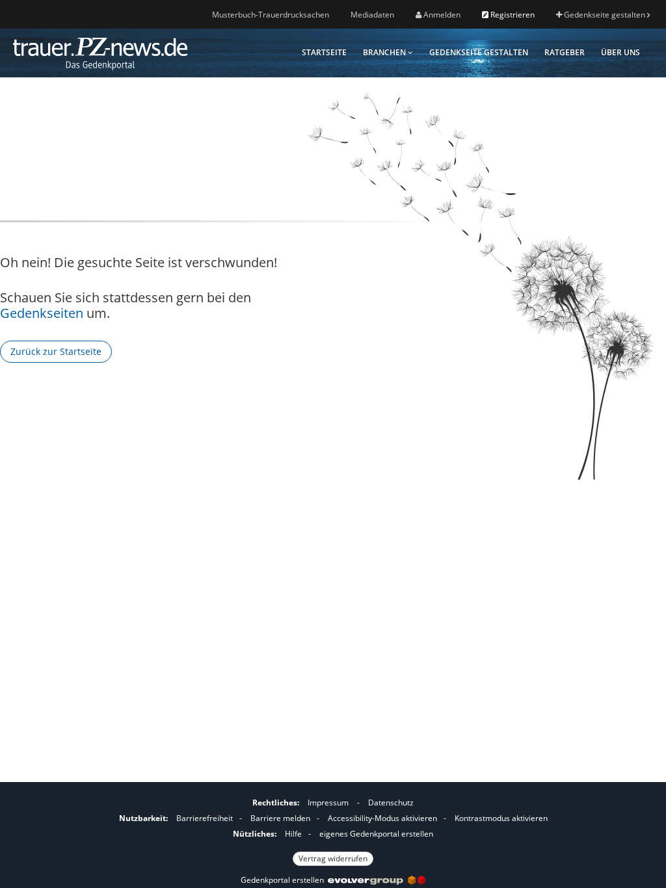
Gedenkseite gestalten (604, 14)
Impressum (328, 802)
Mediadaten (372, 14)
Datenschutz (391, 802)
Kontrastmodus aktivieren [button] (501, 818)
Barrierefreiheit (204, 818)
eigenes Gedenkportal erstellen (376, 833)
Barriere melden (280, 818)
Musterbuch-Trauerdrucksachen (270, 14)
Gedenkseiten (41, 313)
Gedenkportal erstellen (284, 879)
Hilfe (293, 833)
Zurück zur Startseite (55, 351)
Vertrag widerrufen (333, 858)
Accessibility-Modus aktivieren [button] (382, 818)
